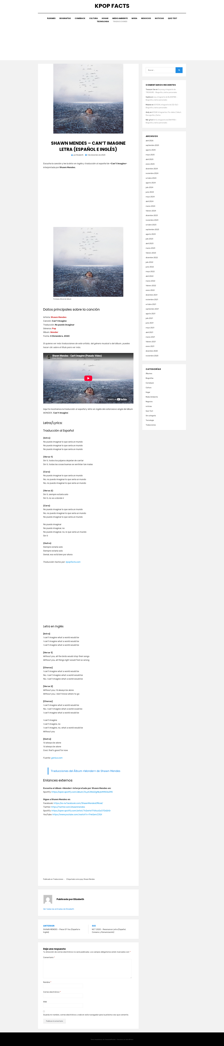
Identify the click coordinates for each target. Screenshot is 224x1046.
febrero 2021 (151, 342)
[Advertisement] (112, 40)
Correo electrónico (52, 992)
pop (81, 879)
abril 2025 (149, 159)
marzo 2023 (150, 248)
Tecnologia (103, 21)
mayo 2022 (150, 272)
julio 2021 (149, 318)
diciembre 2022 (152, 258)
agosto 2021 (150, 314)
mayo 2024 (150, 197)
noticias (159, 18)
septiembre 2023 (152, 230)
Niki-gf (148, 120)
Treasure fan (150, 90)
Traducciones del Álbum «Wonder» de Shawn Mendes (85, 771)
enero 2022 (150, 290)
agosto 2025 (151, 150)
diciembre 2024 (152, 169)
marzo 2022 (150, 281)
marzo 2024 (150, 206)
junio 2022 (150, 267)
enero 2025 (150, 164)
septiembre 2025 (152, 145)
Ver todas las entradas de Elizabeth (58, 909)
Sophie (148, 97)
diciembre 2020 (152, 351)
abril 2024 (149, 201)
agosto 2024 (151, 183)
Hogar (105, 18)
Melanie (148, 105)
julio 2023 (149, 239)
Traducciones (120, 21)
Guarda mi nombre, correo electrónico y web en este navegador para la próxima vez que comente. (86, 1015)
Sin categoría (151, 416)
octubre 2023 (151, 225)
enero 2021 (150, 346)
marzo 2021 (150, 337)
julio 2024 (149, 187)
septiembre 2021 (152, 309)
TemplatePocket (110, 1039)
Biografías (65, 18)
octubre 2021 (151, 304)
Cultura (93, 18)
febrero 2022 (151, 286)
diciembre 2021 (151, 295)
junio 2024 (150, 192)
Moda (134, 18)
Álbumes (51, 18)
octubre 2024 (151, 178)
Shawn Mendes (89, 879)
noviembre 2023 (152, 220)
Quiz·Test (172, 18)
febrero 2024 (151, 211)
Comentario (49, 957)
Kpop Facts (112, 6)
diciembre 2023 (152, 215)
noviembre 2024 (152, 173)
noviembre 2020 (152, 356)
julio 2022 (149, 262)
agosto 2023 (151, 234)
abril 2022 (149, 276)
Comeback (80, 18)
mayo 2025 (150, 155)
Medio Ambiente (120, 18)
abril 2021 (149, 332)
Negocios (146, 18)
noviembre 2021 (152, 300)
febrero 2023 (151, 253)
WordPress (129, 1039)
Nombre (47, 982)
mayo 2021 (150, 328)
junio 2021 (149, 323)
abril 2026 (149, 141)
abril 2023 (149, 244)
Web (45, 1002)
